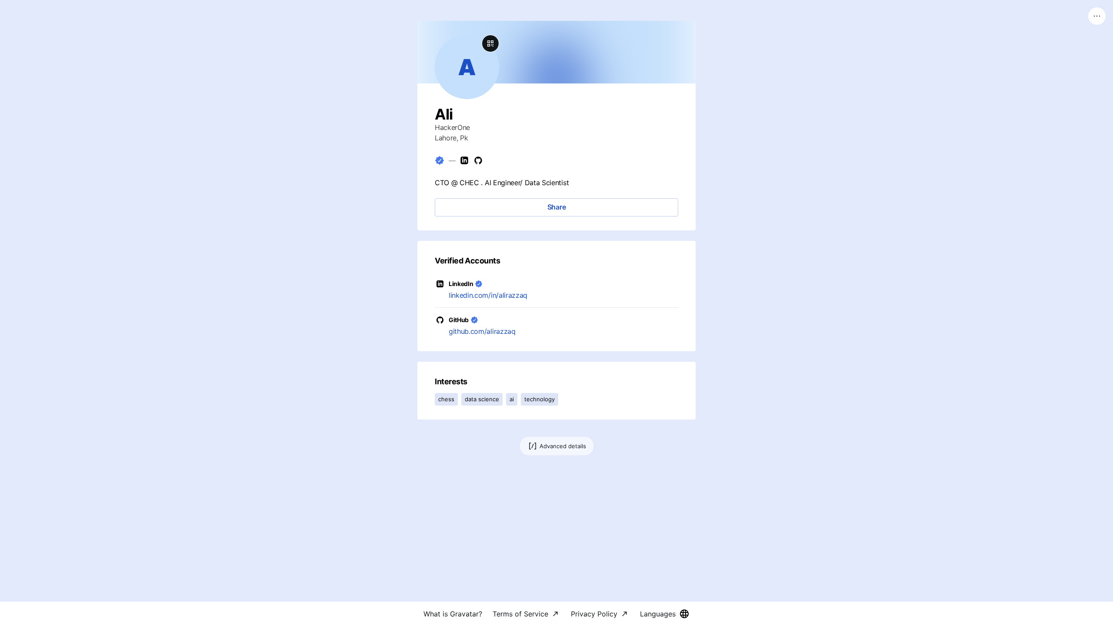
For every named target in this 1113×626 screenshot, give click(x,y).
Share (556, 207)
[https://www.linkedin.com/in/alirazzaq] (464, 160)
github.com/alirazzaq (482, 331)
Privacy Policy (594, 613)
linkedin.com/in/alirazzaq (488, 295)
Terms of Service (520, 613)
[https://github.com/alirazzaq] (478, 160)
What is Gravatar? (452, 613)
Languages (658, 613)
